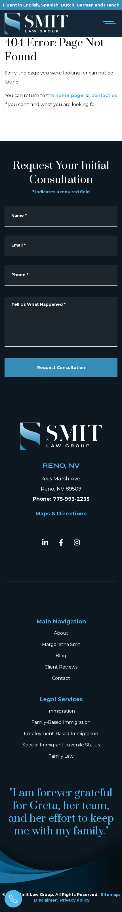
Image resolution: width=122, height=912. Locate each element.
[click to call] (13, 898)
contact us (104, 95)
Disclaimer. (46, 900)
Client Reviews (61, 667)
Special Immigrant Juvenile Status (61, 745)
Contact (61, 678)
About (61, 633)
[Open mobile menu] (108, 23)
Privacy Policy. (75, 900)
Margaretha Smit (61, 644)
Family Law (61, 756)
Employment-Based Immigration (61, 733)
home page (69, 95)
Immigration (61, 711)
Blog (61, 655)
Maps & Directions (61, 514)
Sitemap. (110, 894)
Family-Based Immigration (61, 722)
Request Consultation (61, 367)
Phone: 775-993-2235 (61, 499)
